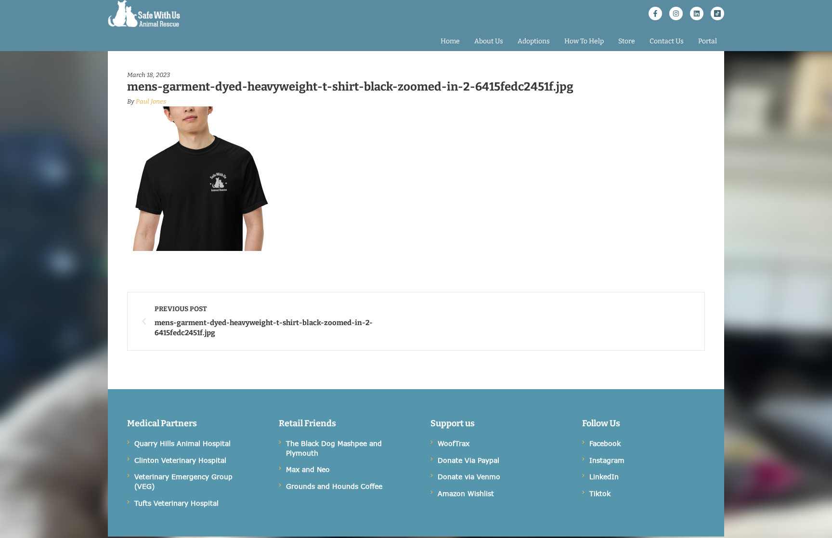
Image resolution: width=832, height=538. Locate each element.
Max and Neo (308, 469)
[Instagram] (676, 13)
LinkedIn (604, 476)
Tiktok (600, 493)
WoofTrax (453, 443)
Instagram (606, 460)
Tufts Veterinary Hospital (176, 503)
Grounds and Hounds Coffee (334, 486)
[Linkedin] (696, 13)
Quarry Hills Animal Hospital (182, 443)
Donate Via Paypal (468, 460)
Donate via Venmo (469, 476)
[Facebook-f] (655, 13)
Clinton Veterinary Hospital (180, 460)
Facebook (605, 443)
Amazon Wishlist (466, 493)
